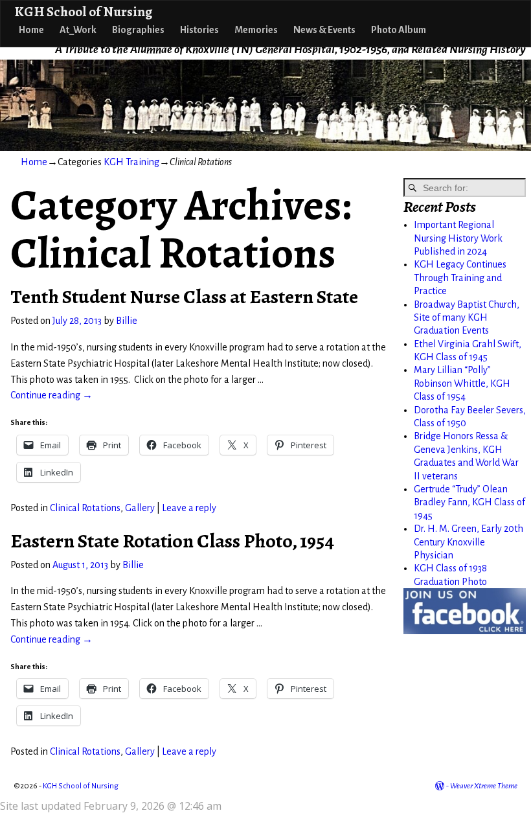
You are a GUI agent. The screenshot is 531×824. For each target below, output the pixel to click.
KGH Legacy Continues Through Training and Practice (460, 277)
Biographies (138, 30)
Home (31, 30)
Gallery (140, 508)
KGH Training (131, 162)
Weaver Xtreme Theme (483, 786)
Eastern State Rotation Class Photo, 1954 (172, 541)
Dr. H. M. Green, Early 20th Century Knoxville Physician (468, 541)
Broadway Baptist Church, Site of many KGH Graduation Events (466, 317)
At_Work (78, 30)
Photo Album (398, 30)
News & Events (324, 30)
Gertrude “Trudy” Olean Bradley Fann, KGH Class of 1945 (469, 502)
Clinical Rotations (85, 508)
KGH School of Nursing (83, 11)
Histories (199, 30)
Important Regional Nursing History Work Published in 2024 (458, 238)
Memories (256, 30)
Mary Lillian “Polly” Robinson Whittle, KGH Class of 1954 (462, 383)
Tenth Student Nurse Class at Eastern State (184, 297)
